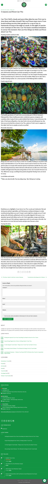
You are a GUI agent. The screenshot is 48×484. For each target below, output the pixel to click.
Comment (4, 287)
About (19, 480)
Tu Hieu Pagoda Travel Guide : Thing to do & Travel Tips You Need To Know (20, 344)
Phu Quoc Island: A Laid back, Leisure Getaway (13, 277)
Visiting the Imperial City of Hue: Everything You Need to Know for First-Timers (21, 337)
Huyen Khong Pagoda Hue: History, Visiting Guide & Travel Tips (18, 341)
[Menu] (2, 5)
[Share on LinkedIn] (30, 272)
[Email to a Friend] (25, 272)
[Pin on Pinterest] (27, 272)
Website (4, 310)
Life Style (3, 366)
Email (3, 304)
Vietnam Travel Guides (6, 375)
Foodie (2, 363)
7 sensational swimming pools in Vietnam (36, 277)
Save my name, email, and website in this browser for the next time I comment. (20, 315)
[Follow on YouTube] (13, 421)
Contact (26, 480)
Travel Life (12, 9)
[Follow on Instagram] (4, 421)
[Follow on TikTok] (7, 421)
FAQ (29, 480)
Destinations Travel (5, 9)
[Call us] (11, 421)
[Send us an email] (9, 421)
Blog (22, 480)
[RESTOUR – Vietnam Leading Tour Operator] (24, 5)
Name (3, 298)
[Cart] (46, 5)
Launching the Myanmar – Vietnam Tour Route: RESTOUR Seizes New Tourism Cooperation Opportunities (23, 352)
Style (2, 368)
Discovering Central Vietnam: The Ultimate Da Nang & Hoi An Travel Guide (20, 348)
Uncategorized (4, 373)
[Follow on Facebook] (2, 421)
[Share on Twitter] (23, 272)
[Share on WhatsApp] (18, 272)
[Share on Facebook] (21, 272)
